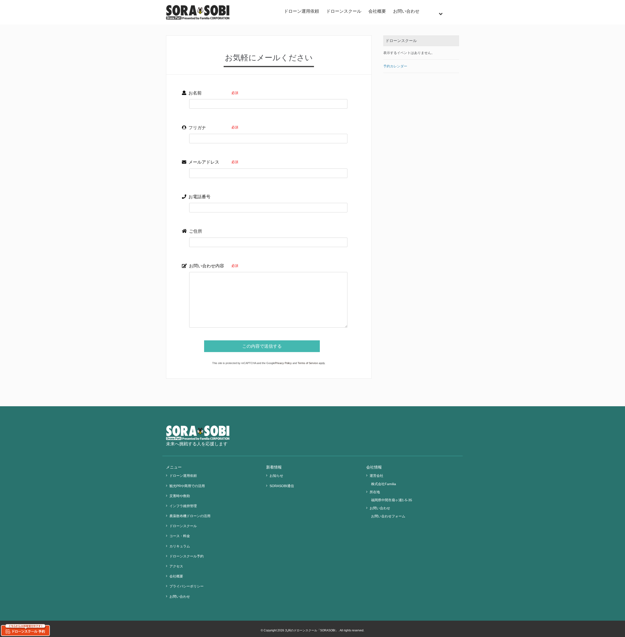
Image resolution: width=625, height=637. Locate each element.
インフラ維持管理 (183, 506)
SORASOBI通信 (282, 486)
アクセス (176, 566)
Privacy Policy (283, 363)
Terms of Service (308, 363)
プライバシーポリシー (186, 586)
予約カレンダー (395, 66)
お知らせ (276, 476)
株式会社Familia (383, 484)
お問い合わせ (406, 11)
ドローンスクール (343, 11)
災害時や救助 (179, 496)
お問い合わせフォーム (388, 516)
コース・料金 (179, 536)
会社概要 (377, 11)
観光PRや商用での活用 (187, 486)
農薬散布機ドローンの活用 (189, 516)
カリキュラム (179, 546)
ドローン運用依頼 (301, 11)
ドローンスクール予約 (186, 556)
